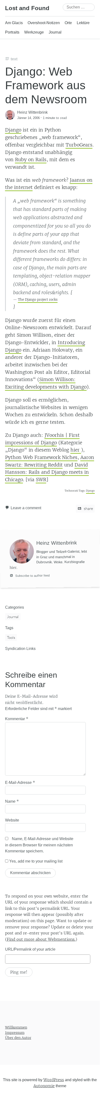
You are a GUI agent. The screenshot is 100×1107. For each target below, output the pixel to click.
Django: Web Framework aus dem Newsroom (46, 85)
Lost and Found (27, 8)
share (88, 508)
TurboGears (79, 145)
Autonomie (44, 1085)
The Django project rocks (38, 300)
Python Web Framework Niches (41, 457)
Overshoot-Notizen (44, 23)
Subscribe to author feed (32, 575)
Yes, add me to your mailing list (35, 861)
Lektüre (83, 23)
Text (14, 59)
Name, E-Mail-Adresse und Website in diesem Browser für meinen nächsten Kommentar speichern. (39, 845)
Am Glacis (14, 23)
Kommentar (16, 718)
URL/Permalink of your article (30, 949)
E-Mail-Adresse (20, 782)
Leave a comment (26, 508)
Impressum (14, 1032)
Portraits (12, 32)
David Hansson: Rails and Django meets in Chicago (47, 472)
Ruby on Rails (30, 159)
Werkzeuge (34, 32)
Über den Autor (18, 1038)
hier (75, 450)
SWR (41, 479)
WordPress (53, 1079)
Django (13, 130)
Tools (11, 637)
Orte (68, 23)
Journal (55, 32)
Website (12, 820)
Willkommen (16, 1027)
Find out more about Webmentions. (41, 939)
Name (12, 801)
